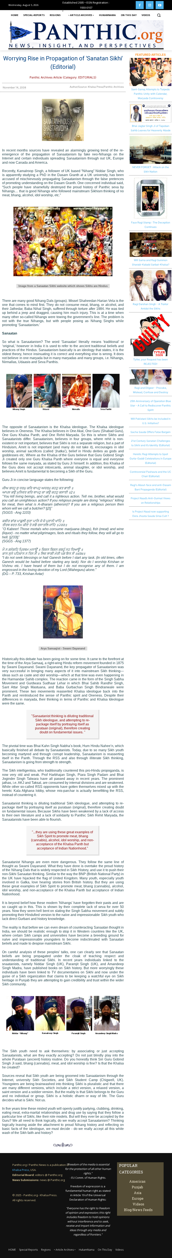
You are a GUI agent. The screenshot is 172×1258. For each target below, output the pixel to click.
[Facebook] (140, 5)
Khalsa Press (20, 1170)
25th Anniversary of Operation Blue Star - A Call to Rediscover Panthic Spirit (150, 405)
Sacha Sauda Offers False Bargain (150, 432)
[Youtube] (160, 5)
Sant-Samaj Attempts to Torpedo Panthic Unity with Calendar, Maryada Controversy (150, 94)
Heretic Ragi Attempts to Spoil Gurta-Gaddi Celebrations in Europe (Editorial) (150, 458)
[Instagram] (150, 5)
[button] (159, 15)
